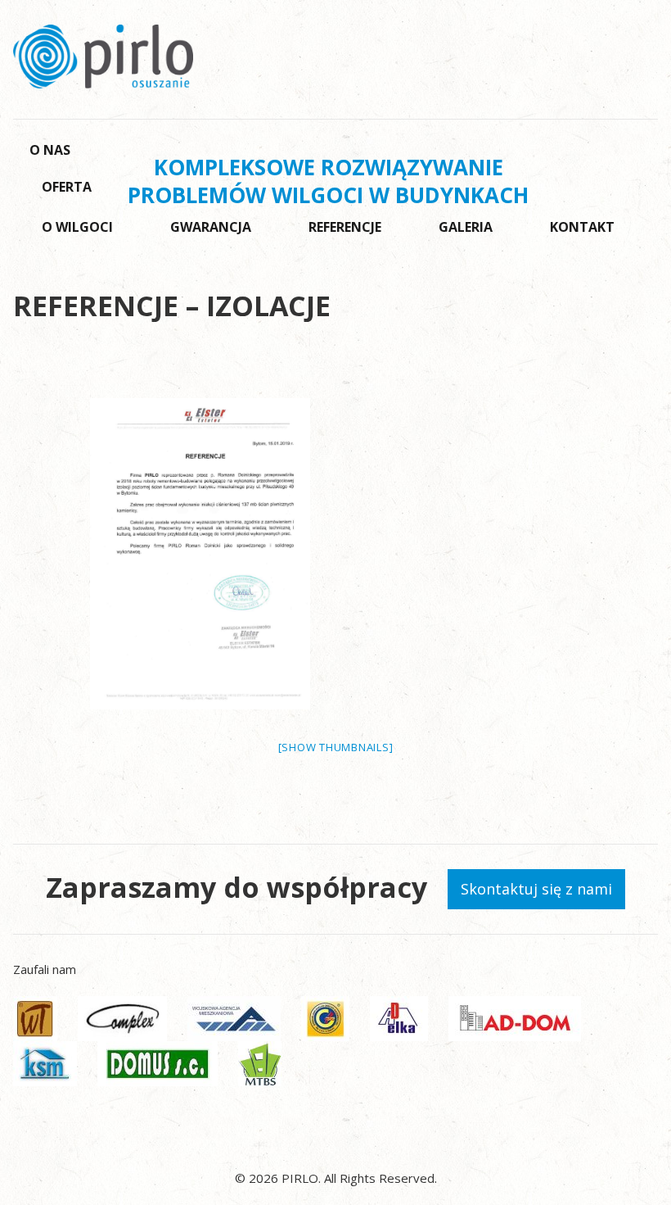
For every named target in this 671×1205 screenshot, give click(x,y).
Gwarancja (210, 227)
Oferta (67, 187)
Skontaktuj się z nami (536, 889)
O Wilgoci (77, 227)
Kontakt (582, 227)
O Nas (49, 150)
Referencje (344, 227)
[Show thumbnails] (336, 747)
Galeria (466, 227)
